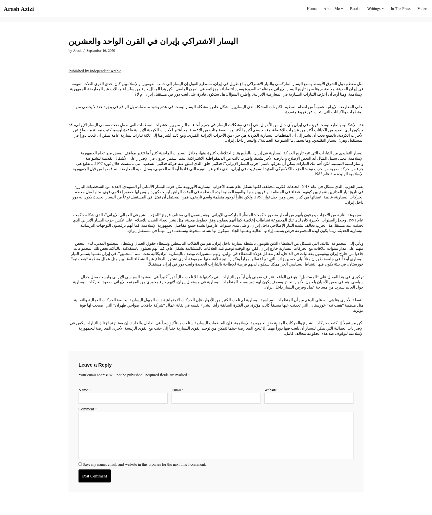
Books (355, 8)
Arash (77, 50)
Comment (87, 408)
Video (422, 8)
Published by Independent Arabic (94, 70)
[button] (342, 9)
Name (84, 389)
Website (270, 389)
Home (311, 8)
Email (178, 389)
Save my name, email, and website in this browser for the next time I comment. (144, 464)
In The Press (400, 8)
